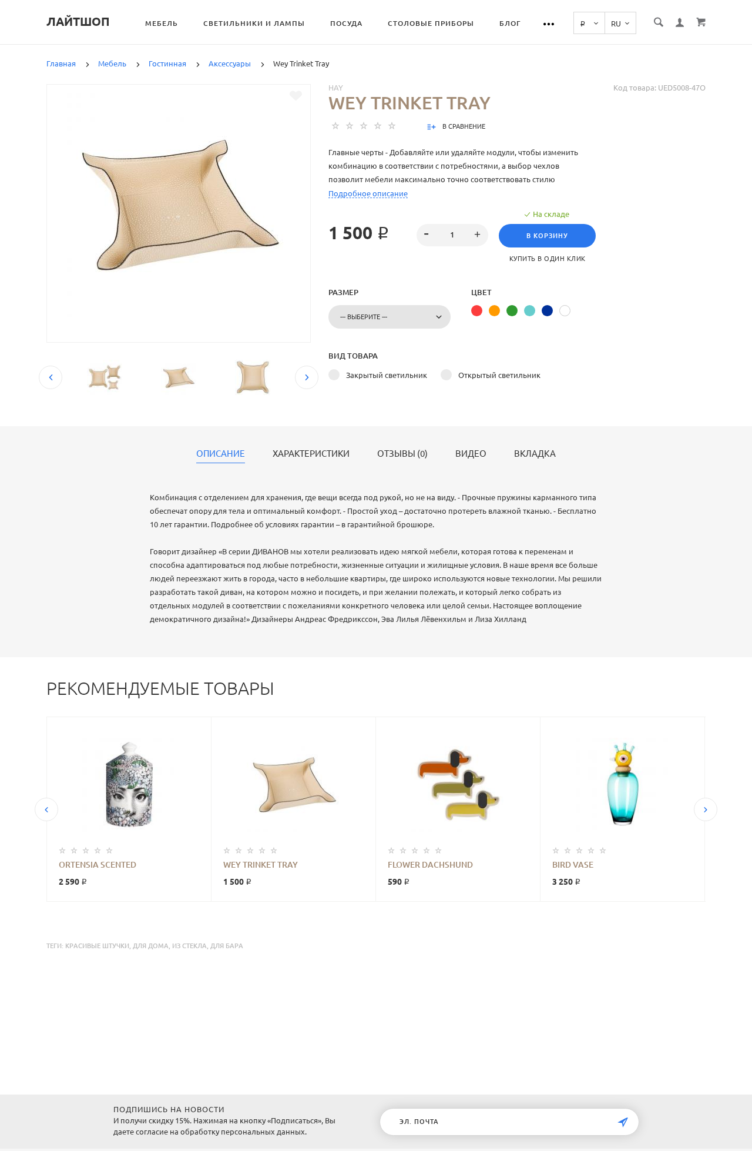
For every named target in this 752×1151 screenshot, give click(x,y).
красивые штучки (97, 945)
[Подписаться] (622, 1122)
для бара (226, 945)
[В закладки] (296, 96)
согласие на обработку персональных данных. (221, 1131)
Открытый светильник (499, 375)
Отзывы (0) (402, 454)
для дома (151, 945)
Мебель (161, 23)
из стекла (189, 945)
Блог (510, 23)
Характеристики (311, 454)
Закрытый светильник (386, 375)
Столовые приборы (431, 23)
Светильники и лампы (254, 23)
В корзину (547, 235)
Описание (220, 454)
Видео (470, 454)
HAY (335, 87)
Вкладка (535, 454)
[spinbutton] (453, 235)
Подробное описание (368, 193)
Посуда (346, 23)
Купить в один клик (547, 258)
